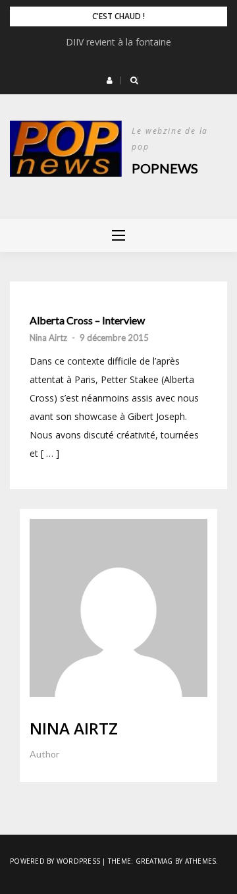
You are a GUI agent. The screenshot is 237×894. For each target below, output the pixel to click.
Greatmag (154, 861)
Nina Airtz (48, 337)
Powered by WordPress (55, 861)
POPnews (165, 168)
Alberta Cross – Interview (87, 320)
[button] (109, 80)
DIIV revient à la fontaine (118, 42)
